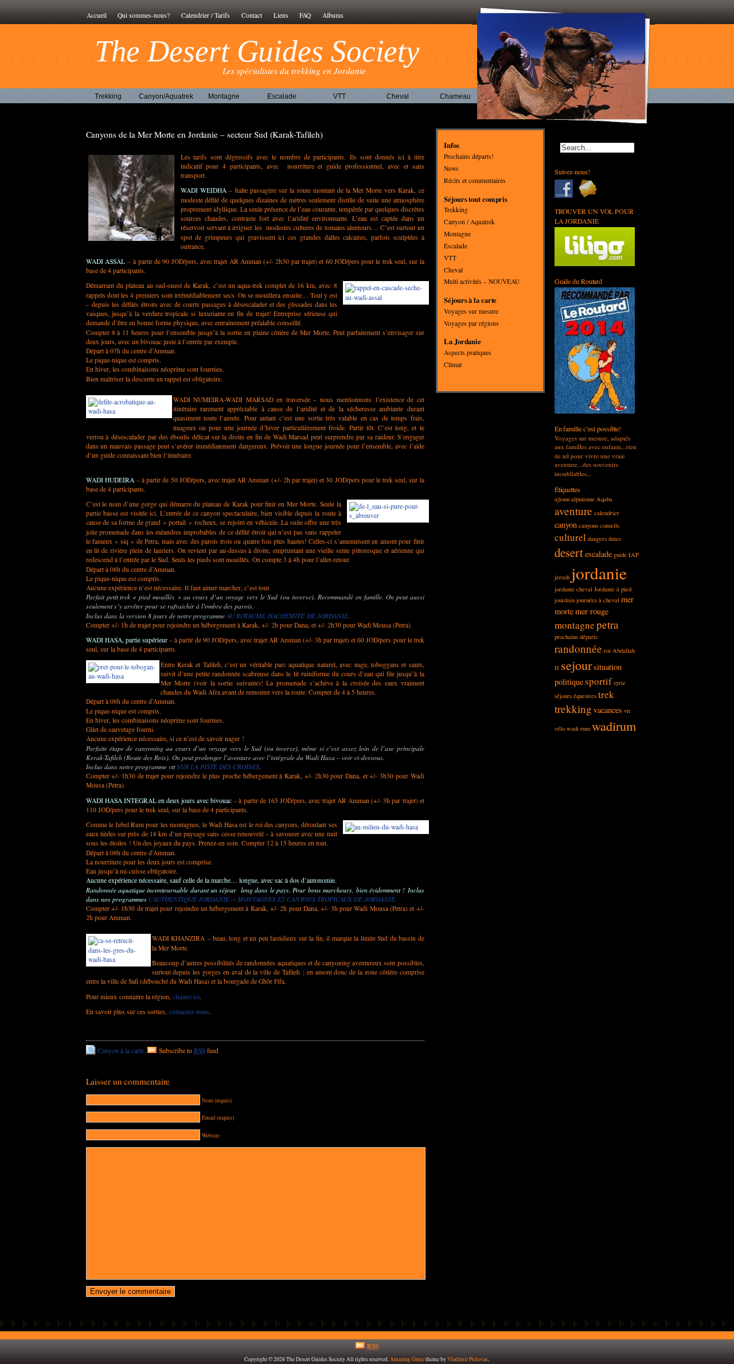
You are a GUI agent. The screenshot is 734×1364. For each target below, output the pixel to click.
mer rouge (591, 611)
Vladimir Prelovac (467, 1359)
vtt (627, 711)
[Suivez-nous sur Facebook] (567, 188)
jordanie (599, 573)
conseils (609, 525)
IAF (633, 555)
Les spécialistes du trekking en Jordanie (294, 70)
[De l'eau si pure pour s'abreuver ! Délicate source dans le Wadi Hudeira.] (385, 511)
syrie (620, 683)
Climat (453, 364)
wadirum (614, 725)
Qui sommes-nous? (144, 15)
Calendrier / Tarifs (205, 15)
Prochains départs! (469, 157)
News (451, 168)
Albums (332, 15)
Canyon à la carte (120, 1050)
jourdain (565, 600)
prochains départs (576, 637)
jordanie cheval (573, 589)
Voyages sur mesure (471, 311)
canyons (588, 525)
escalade (598, 553)
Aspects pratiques (467, 353)
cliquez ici (186, 996)
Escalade (281, 96)
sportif (598, 681)
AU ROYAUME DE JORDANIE (287, 615)
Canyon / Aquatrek (469, 222)
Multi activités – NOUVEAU (482, 282)
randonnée (578, 648)
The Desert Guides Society (257, 51)
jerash (562, 577)
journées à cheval (597, 600)
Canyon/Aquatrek (166, 96)
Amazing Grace (407, 1359)
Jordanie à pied (612, 589)
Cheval (397, 96)
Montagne (224, 96)
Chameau (455, 96)
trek (606, 694)
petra (607, 624)
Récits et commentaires (475, 180)
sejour (576, 664)
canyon (566, 524)
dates (614, 539)
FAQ (305, 15)
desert (569, 552)
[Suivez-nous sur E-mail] (591, 188)
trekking (573, 709)
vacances (608, 709)
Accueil (97, 15)
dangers (597, 539)
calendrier (606, 513)
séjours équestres (575, 696)
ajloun (562, 499)
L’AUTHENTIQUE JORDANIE (189, 899)
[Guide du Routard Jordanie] (595, 411)
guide (620, 555)
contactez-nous (189, 1011)
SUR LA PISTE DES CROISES (218, 766)
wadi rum (578, 728)
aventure (573, 511)
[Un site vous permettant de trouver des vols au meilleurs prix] (595, 263)
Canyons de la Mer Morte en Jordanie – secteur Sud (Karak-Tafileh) (204, 134)
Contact (251, 15)
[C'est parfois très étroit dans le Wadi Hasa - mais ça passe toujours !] (116, 950)
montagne (575, 625)
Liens (281, 15)
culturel (570, 537)
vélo (560, 728)
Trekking (108, 96)
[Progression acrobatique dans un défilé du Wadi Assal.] (126, 406)
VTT (339, 96)
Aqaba (604, 499)
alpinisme (583, 499)
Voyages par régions (471, 323)
